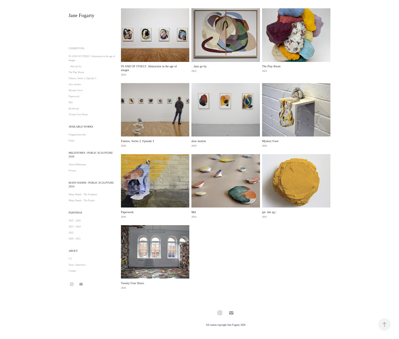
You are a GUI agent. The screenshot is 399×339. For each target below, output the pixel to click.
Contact (72, 270)
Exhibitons (76, 48)
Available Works (81, 126)
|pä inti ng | (74, 108)
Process (72, 170)
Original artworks (77, 134)
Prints (71, 140)
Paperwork (74, 96)
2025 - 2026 (75, 220)
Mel (71, 102)
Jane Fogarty (81, 15)
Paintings (75, 212)
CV (70, 258)
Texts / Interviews (77, 264)
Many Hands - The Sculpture (83, 194)
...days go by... (76, 66)
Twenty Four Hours (78, 114)
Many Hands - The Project (82, 200)
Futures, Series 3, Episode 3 (82, 78)
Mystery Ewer (76, 90)
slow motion (75, 84)
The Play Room (76, 72)
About (73, 250)
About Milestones (77, 164)
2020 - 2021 (75, 238)
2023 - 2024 (75, 226)
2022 (71, 232)
